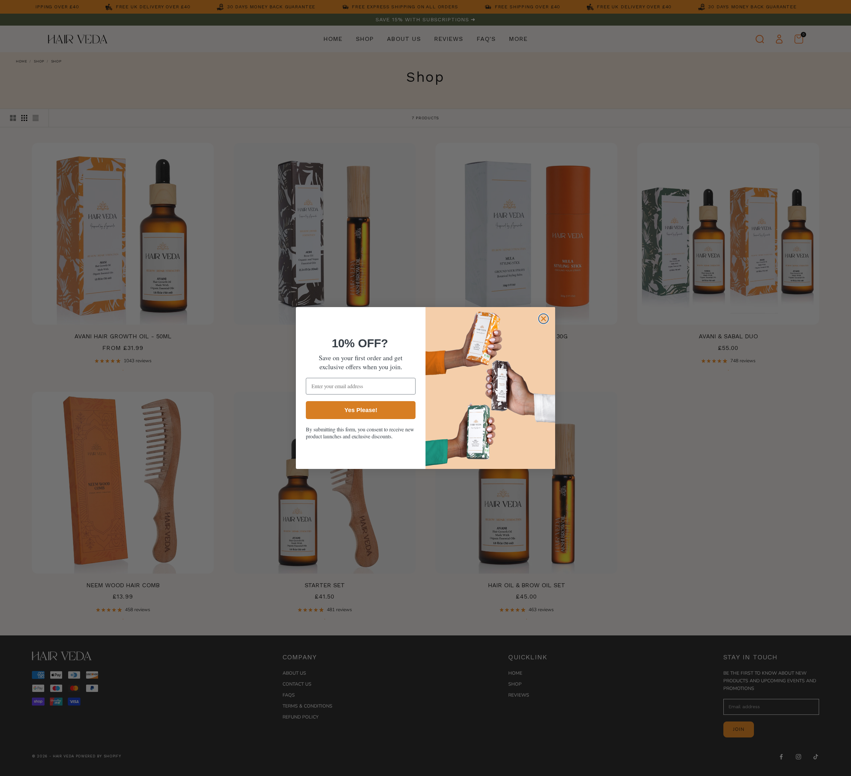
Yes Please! (360, 410)
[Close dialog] (543, 319)
